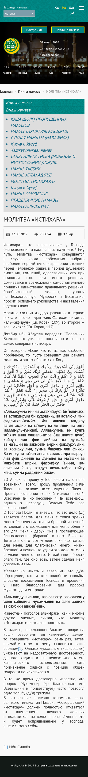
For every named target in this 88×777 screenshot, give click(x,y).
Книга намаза (29, 91)
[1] (20, 648)
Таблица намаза (68, 30)
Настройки (34, 30)
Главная (6, 91)
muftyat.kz (17, 765)
